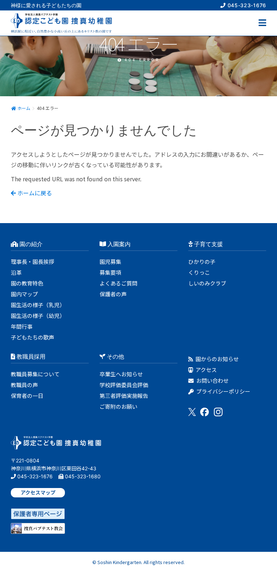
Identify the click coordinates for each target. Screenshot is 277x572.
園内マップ (24, 294)
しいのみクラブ (207, 283)
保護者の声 (113, 294)
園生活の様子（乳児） (38, 305)
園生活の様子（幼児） (38, 315)
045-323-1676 (246, 5)
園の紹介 (30, 244)
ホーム (23, 108)
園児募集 (110, 261)
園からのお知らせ (216, 359)
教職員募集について (35, 374)
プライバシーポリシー (222, 391)
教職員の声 (24, 385)
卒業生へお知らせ (121, 374)
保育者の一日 (27, 395)
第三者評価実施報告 (124, 395)
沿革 (16, 272)
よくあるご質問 (118, 283)
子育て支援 (208, 244)
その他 (114, 356)
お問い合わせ (212, 380)
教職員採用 (30, 356)
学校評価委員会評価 (124, 385)
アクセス (205, 369)
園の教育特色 (27, 283)
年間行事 (21, 326)
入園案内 (118, 244)
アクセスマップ (38, 492)
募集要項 (110, 272)
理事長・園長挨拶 (32, 261)
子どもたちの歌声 (32, 337)
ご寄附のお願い (118, 406)
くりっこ (199, 272)
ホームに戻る (34, 193)
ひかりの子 (201, 261)
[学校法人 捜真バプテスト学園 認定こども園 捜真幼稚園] (56, 445)
